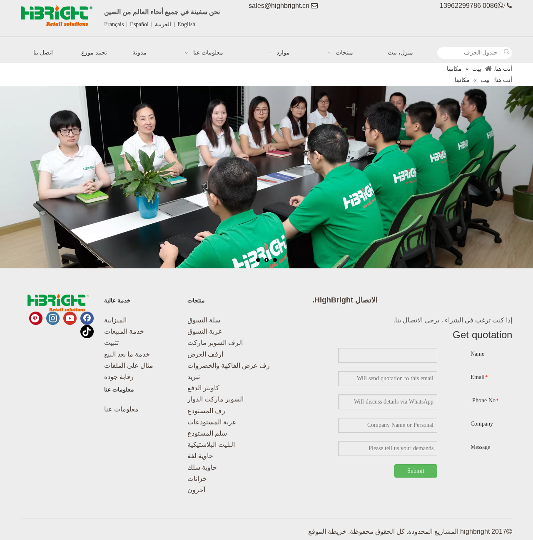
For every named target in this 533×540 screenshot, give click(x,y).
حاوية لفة (200, 455)
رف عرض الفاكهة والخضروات (228, 365)
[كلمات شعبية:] (506, 52)
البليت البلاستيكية (211, 444)
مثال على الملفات (128, 365)
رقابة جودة (119, 376)
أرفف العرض (205, 354)
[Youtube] (70, 318)
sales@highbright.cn (279, 5)
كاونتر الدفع (203, 387)
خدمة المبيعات (124, 331)
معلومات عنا (121, 409)
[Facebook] (87, 318)
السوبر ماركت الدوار (215, 399)
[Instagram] (53, 318)
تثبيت (111, 342)
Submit (415, 471)
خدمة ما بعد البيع (127, 354)
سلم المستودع (207, 433)
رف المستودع (206, 410)
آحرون (196, 489)
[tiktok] (87, 331)
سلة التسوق (203, 320)
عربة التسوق (204, 331)
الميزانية (115, 320)
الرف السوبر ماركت (215, 342)
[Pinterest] (35, 318)
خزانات (197, 478)
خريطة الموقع (327, 531)
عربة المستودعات (212, 422)
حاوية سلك (202, 467)
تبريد (193, 376)
